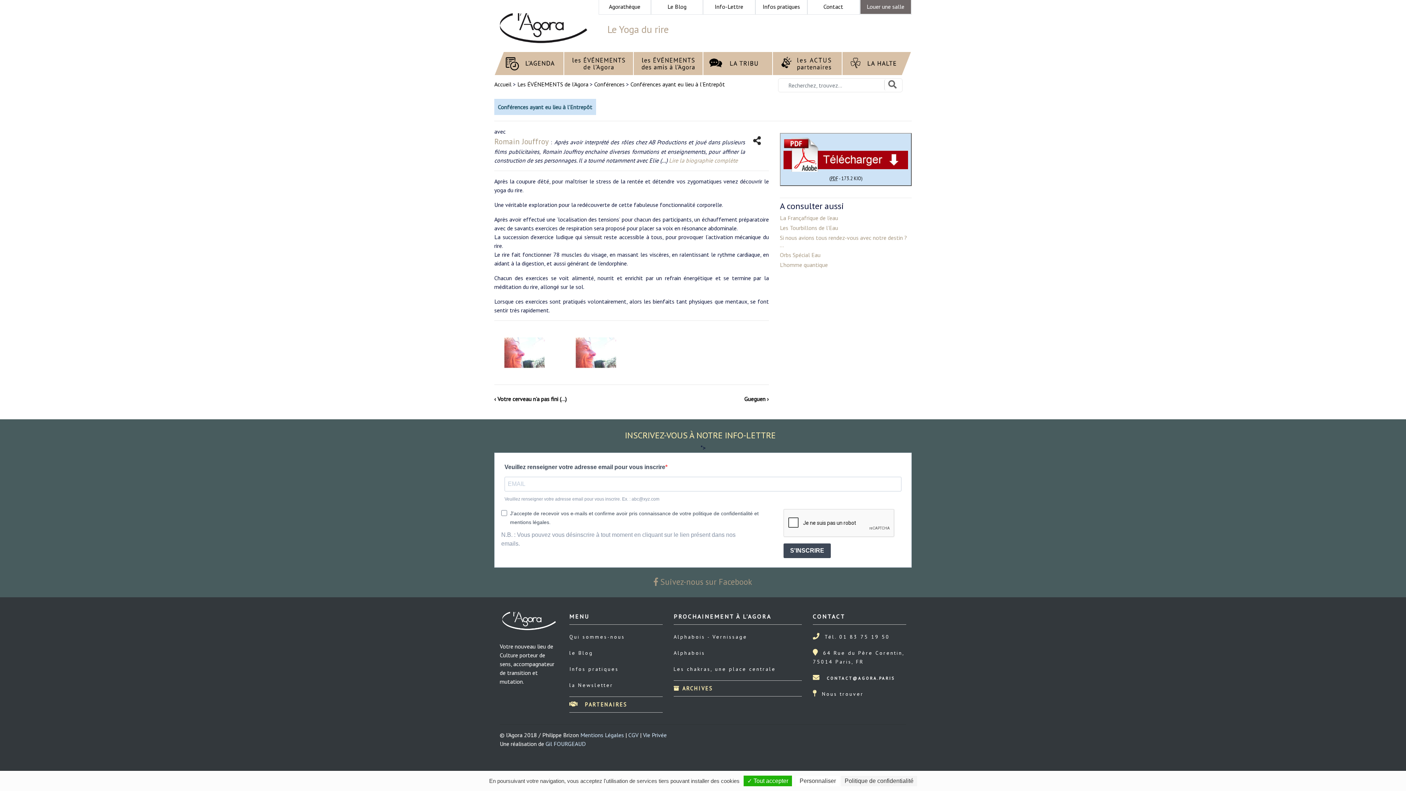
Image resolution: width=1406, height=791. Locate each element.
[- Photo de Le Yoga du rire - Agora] (524, 353)
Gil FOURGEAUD (566, 743)
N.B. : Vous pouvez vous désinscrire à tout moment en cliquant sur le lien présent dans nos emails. (618, 539)
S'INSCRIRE (807, 550)
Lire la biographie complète (703, 160)
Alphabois (689, 653)
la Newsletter (591, 685)
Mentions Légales (602, 735)
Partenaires (605, 704)
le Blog (581, 653)
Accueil (503, 84)
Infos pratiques (594, 669)
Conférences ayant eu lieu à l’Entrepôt (678, 84)
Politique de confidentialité (879, 781)
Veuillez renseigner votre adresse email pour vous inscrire (585, 467)
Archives (696, 688)
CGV (633, 735)
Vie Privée (655, 735)
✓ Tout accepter (767, 781)
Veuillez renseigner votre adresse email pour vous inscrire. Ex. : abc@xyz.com (582, 499)
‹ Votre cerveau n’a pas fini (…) (530, 398)
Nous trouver (843, 694)
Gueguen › (756, 398)
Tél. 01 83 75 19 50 (857, 637)
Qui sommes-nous (597, 637)
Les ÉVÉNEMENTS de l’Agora (552, 84)
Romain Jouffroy (521, 141)
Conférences (609, 84)
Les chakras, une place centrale (725, 669)
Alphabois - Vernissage (710, 637)
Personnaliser (818, 781)
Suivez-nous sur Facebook (705, 581)
